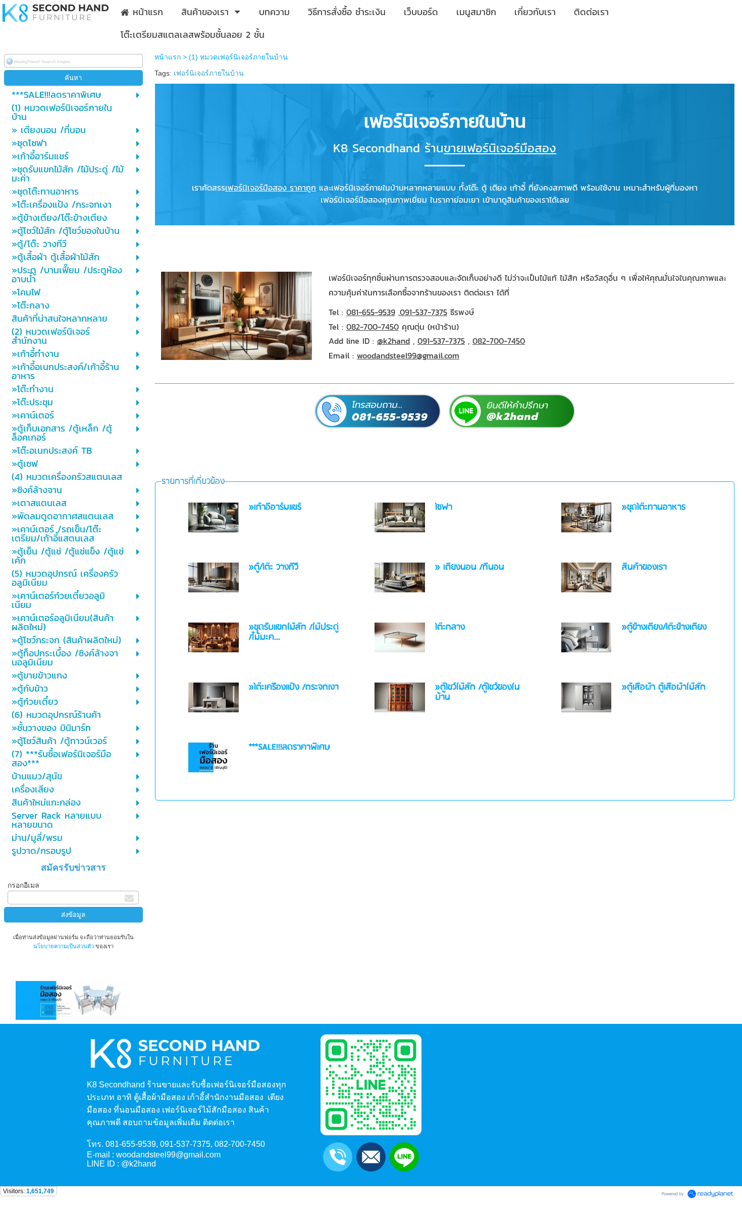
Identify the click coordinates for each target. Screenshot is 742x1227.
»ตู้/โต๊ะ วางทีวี (273, 567)
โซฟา (443, 507)
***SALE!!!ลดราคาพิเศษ (289, 747)
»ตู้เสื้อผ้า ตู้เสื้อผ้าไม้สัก (664, 687)
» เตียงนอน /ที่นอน (469, 567)
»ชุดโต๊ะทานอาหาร (653, 507)
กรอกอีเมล (23, 885)
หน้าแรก (167, 57)
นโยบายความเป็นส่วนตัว (64, 946)
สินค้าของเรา (644, 567)
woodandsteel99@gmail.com (408, 355)
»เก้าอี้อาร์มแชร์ (275, 507)
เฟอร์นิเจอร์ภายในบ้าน (209, 73)
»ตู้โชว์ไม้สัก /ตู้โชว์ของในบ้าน (477, 692)
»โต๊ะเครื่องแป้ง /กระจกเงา (294, 687)
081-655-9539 (370, 312)
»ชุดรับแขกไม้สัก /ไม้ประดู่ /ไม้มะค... (294, 632)
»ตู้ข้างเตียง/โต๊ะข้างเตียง (664, 627)
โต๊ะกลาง (450, 627)
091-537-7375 (423, 312)
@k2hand (393, 341)
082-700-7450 (372, 327)
